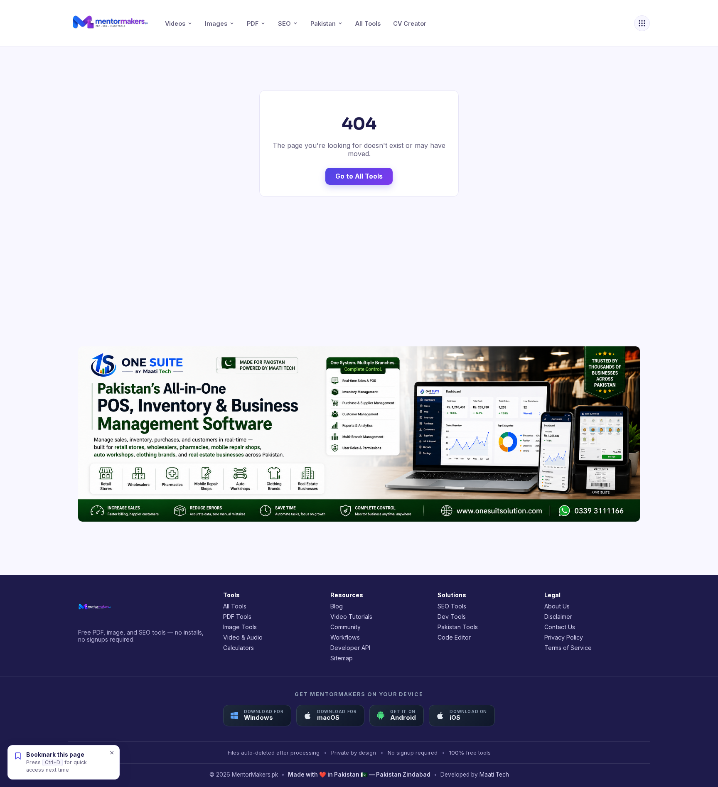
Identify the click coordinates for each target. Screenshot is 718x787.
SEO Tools (452, 606)
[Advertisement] (359, 271)
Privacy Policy (563, 637)
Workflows (345, 637)
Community (345, 626)
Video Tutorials (351, 616)
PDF (252, 23)
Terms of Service (568, 647)
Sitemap (341, 658)
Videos (175, 23)
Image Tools (240, 626)
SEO (284, 23)
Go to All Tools (359, 176)
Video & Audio (243, 637)
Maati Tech (494, 774)
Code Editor (454, 637)
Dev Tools (452, 616)
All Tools (368, 23)
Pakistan (323, 23)
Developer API (350, 647)
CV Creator (409, 23)
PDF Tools (237, 616)
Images (216, 23)
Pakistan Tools (458, 626)
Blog (336, 606)
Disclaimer (558, 616)
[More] (642, 23)
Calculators (238, 647)
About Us (557, 606)
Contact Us (559, 626)
